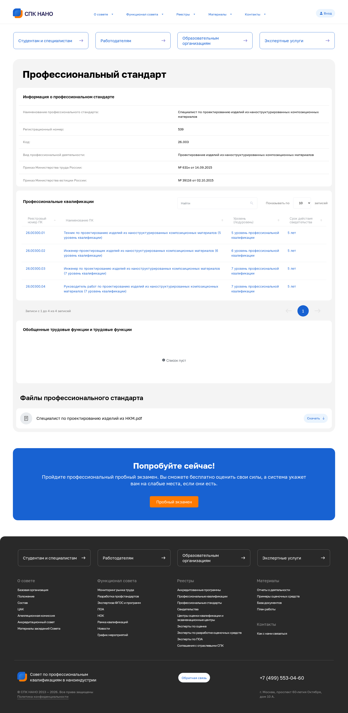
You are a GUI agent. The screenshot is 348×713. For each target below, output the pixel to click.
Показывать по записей (297, 203)
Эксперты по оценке (191, 626)
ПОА (100, 609)
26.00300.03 (35, 268)
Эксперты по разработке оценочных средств (209, 633)
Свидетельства (187, 609)
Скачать (313, 418)
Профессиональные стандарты (199, 603)
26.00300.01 (35, 233)
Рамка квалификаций (112, 622)
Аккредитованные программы (199, 590)
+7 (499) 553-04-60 (282, 678)
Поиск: (217, 203)
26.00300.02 (35, 251)
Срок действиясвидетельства (301, 220)
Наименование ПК (79, 220)
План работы (266, 609)
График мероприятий (112, 635)
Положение (26, 596)
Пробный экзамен (174, 501)
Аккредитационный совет (36, 622)
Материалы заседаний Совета (39, 628)
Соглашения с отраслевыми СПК (200, 645)
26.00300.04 (35, 286)
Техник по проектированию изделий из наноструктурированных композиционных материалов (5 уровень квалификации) (142, 235)
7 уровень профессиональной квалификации (255, 270)
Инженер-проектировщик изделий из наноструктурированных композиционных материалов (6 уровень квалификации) (141, 253)
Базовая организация (33, 590)
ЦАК (21, 609)
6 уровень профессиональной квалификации (255, 253)
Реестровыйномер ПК (37, 220)
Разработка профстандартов (118, 596)
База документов (269, 603)
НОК (100, 616)
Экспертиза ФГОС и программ (119, 603)
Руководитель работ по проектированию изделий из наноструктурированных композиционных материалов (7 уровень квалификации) (141, 288)
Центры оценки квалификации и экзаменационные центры (200, 618)
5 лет (292, 233)
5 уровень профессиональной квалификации (255, 235)
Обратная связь (194, 678)
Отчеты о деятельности (273, 590)
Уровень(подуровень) (243, 220)
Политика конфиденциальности (42, 697)
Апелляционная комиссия (36, 616)
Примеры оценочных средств (278, 596)
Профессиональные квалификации (202, 596)
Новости (103, 628)
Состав (23, 603)
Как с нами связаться (272, 633)
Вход (325, 13)
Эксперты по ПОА (190, 639)
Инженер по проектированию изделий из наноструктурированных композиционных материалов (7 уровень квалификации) (142, 270)
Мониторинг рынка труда (115, 590)
